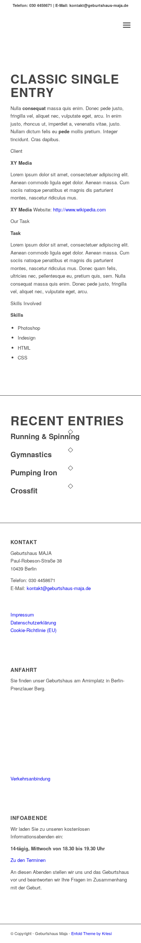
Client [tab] (16, 150)
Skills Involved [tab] (25, 303)
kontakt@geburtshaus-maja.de (59, 588)
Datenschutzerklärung (33, 622)
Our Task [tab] (20, 221)
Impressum (22, 614)
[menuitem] (127, 25)
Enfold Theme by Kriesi (91, 933)
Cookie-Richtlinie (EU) (33, 630)
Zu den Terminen (28, 859)
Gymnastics (31, 454)
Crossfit (24, 490)
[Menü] (127, 25)
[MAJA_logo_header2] (58, 24)
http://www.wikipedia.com (79, 209)
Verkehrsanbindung (30, 778)
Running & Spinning (45, 436)
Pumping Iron (33, 472)
